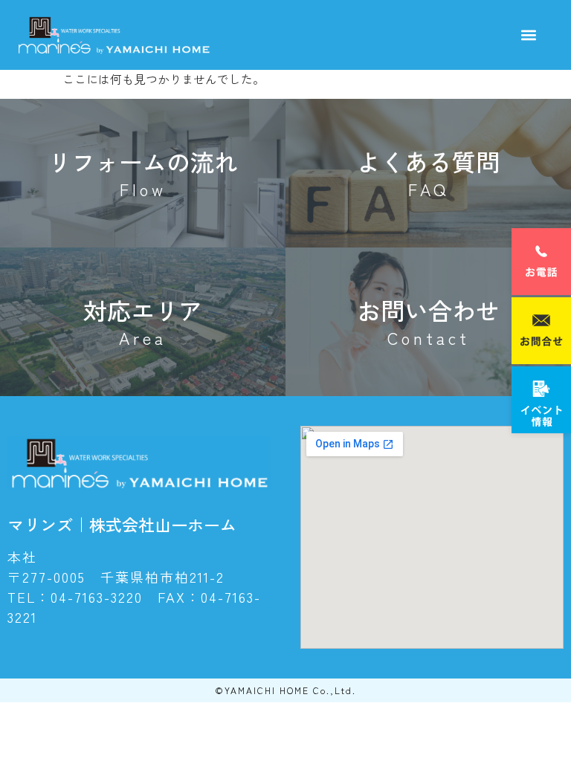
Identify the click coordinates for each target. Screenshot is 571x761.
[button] (528, 35)
